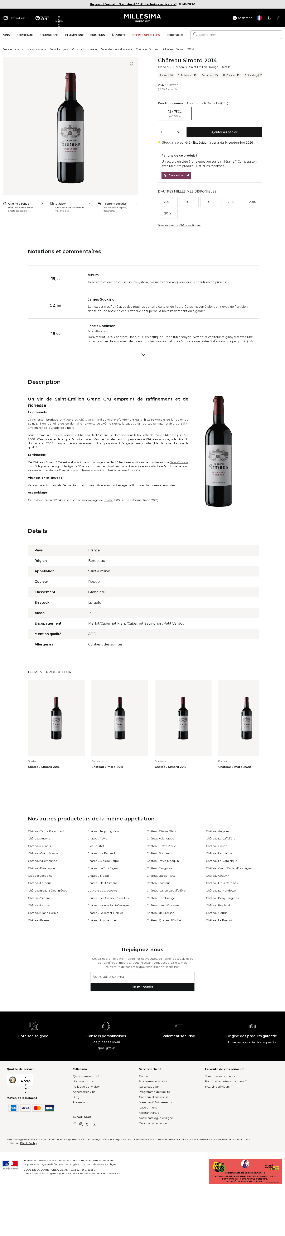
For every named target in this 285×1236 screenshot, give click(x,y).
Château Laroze (39, 905)
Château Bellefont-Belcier (105, 913)
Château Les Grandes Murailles (108, 898)
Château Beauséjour (42, 868)
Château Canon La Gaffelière (166, 890)
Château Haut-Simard (102, 883)
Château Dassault (158, 883)
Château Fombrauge (161, 898)
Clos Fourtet (95, 846)
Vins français (59, 49)
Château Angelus (217, 831)
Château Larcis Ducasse (163, 905)
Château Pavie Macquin (163, 860)
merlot (108, 500)
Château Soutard (158, 853)
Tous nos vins (36, 49)
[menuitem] (6, 34)
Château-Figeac (98, 875)
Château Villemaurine (42, 860)
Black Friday (28, 1143)
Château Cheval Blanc (162, 831)
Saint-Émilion (179, 462)
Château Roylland (218, 905)
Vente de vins (13, 49)
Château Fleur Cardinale (222, 883)
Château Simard (147, 49)
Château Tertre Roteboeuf (46, 831)
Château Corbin (216, 913)
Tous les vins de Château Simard (179, 225)
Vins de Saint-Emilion (116, 49)
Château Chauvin (217, 875)
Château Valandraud (160, 838)
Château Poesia (38, 920)
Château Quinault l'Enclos (164, 920)
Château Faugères (159, 868)
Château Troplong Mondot (105, 831)
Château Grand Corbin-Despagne (229, 868)
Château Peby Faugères (222, 898)
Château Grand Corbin (43, 913)
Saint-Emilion (198, 67)
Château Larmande (219, 853)
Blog (76, 1097)
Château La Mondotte (221, 890)
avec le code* (133, 4)
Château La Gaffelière (220, 838)
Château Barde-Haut (161, 875)
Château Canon (216, 846)
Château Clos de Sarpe (103, 860)
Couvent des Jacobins (102, 890)
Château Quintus (39, 846)
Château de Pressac (160, 913)
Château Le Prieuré (219, 920)
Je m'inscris (142, 987)
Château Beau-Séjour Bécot (47, 890)
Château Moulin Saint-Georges (108, 905)
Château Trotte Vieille (161, 846)
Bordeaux (180, 67)
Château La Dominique (221, 860)
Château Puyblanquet (102, 920)
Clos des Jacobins (40, 875)
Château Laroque (40, 883)
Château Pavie (97, 838)
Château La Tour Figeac (103, 868)
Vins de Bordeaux (84, 49)
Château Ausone (39, 838)
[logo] (142, 18)
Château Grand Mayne (43, 853)
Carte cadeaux (149, 1086)
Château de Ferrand (101, 853)
